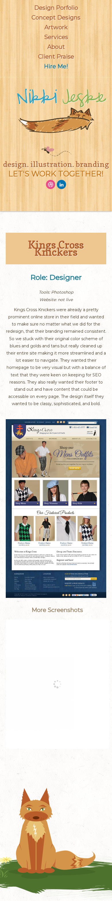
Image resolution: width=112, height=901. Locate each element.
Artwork (56, 27)
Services (56, 37)
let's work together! (56, 173)
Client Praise (56, 56)
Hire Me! (56, 66)
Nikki (61, 98)
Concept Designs (56, 17)
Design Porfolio (56, 7)
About (56, 46)
